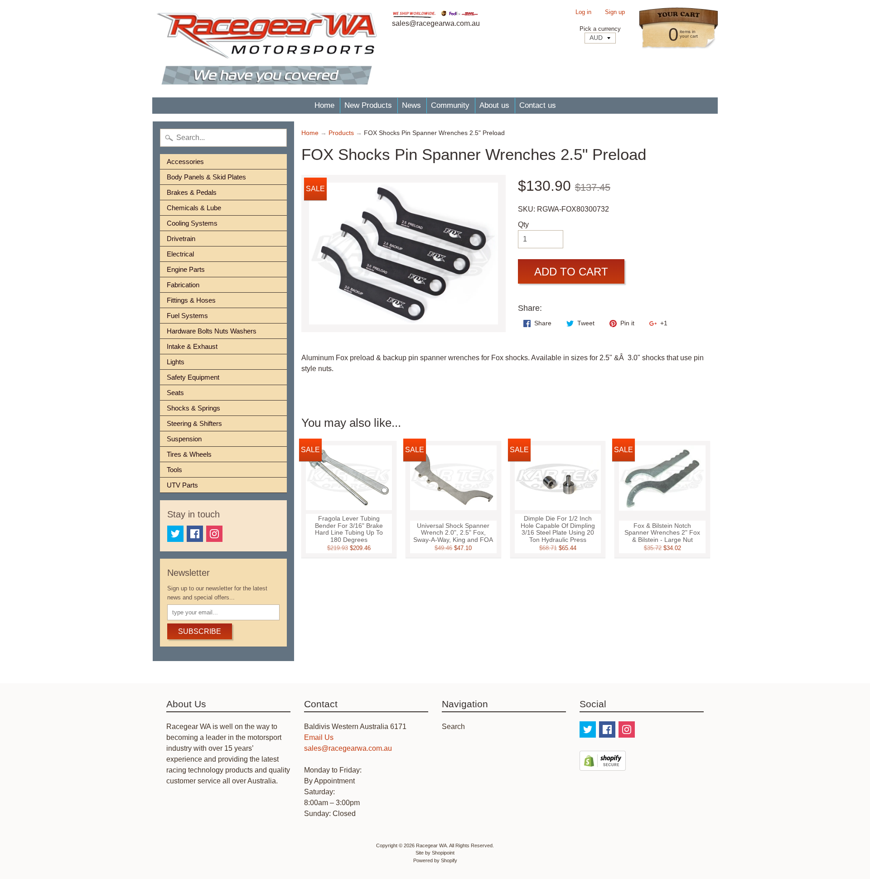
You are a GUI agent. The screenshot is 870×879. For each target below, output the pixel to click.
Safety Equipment (193, 377)
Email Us (319, 737)
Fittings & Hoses (191, 300)
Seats (175, 392)
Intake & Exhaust (192, 346)
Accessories (185, 161)
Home (324, 105)
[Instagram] (214, 534)
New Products (368, 105)
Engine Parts (186, 269)
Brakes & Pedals (192, 192)
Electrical (180, 254)
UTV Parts (182, 485)
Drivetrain (181, 238)
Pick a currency (600, 28)
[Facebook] (195, 534)
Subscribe (199, 631)
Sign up (615, 12)
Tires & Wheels (189, 454)
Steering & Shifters (194, 423)
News (411, 105)
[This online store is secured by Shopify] (603, 765)
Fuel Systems (187, 315)
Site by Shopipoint (435, 852)
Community (450, 105)
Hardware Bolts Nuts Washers (211, 331)
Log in (583, 12)
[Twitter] (175, 534)
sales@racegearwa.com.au (348, 748)
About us (494, 105)
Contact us (537, 105)
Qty (523, 224)
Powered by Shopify (435, 860)
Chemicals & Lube (194, 208)
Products (341, 133)
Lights (175, 362)
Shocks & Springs (193, 408)
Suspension (184, 439)
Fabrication (183, 285)
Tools (174, 469)
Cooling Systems (192, 223)
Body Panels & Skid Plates (206, 177)
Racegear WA (431, 845)
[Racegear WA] (266, 48)
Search (453, 726)
